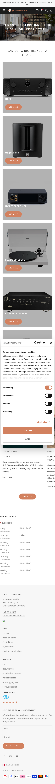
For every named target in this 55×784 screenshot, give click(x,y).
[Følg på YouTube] (17, 756)
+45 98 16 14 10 (9, 612)
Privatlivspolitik (9, 677)
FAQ (4, 664)
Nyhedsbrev (8, 646)
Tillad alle (27, 430)
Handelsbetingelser (12, 673)
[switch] (48, 396)
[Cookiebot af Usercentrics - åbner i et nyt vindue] (35, 343)
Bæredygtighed (10, 682)
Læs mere (7, 477)
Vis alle (13, 107)
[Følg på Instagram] (10, 756)
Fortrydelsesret (10, 686)
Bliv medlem (13, 745)
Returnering (8, 668)
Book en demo (9, 637)
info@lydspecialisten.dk (14, 615)
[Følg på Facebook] (4, 756)
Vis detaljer (42, 422)
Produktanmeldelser (12, 651)
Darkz (6, 456)
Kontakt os (8, 642)
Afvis (27, 439)
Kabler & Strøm (10, 451)
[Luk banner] (51, 343)
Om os (6, 633)
